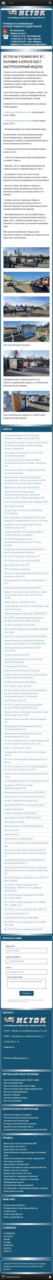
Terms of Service (19, 1001)
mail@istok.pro (16, 44)
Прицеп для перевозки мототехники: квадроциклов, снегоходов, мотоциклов (24, 1160)
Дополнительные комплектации (16, 1121)
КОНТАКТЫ (8, 1236)
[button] (26, 257)
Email (9, 968)
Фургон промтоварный (12, 1101)
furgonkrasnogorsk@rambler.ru (34, 44)
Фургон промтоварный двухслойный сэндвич (21, 1080)
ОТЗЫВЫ (7, 1242)
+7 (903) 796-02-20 (18, 41)
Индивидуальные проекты (13, 1182)
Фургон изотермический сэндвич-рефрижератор (22, 1089)
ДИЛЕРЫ (7, 1248)
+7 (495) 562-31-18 (18, 39)
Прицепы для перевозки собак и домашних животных (24, 1167)
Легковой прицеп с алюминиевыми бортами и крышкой (25, 1188)
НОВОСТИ (7, 1251)
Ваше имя (11, 946)
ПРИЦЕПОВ (17, 26)
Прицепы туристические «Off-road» (17, 1173)
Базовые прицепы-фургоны (14, 1205)
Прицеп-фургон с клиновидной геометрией (20, 1176)
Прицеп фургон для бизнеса (14, 1146)
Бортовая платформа (11, 1095)
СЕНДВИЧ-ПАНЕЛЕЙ (33, 26)
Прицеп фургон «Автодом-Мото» (16, 1164)
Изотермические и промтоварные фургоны (20, 1208)
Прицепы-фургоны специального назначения (21, 1179)
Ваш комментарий (14, 977)
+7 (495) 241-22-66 (18, 36)
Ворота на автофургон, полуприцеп (17, 1115)
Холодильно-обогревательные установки (19, 1124)
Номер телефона (14, 957)
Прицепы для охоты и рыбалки (15, 1170)
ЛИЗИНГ (6, 1239)
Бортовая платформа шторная (15, 1098)
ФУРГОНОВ (7, 26)
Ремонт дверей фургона (13, 1217)
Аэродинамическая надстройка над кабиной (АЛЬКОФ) (25, 1129)
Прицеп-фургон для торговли (15, 1149)
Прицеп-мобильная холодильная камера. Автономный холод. (24, 1154)
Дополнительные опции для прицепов (18, 1185)
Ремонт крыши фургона (12, 1214)
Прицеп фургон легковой (13, 1191)
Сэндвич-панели (9, 1211)
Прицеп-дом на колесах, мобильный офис (20, 1143)
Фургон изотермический (13, 1083)
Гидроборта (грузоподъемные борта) (18, 1126)
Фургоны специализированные (15, 1092)
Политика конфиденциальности (15, 1058)
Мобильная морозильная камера (18, 121)
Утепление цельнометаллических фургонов (20, 1118)
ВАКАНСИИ (8, 1245)
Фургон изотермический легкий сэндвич (19, 1086)
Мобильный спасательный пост (17, 112)
